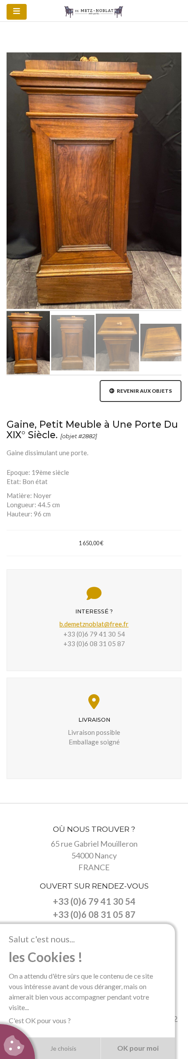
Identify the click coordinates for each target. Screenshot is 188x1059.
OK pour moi (138, 1048)
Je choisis (63, 1048)
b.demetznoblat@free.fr (94, 624)
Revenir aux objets (143, 391)
